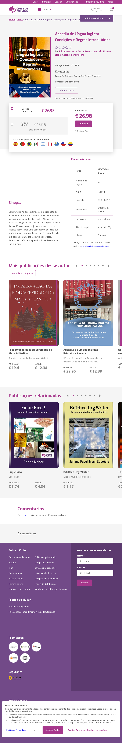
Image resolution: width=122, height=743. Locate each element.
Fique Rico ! (16, 472)
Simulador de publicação (51, 589)
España (58, 1)
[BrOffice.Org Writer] (88, 435)
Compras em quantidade (46, 578)
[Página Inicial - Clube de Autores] (18, 10)
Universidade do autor (45, 573)
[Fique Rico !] (34, 435)
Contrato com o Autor (19, 589)
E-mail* (81, 567)
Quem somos (15, 573)
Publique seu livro (95, 1)
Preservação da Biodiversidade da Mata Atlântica (30, 351)
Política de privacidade (45, 557)
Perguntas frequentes (19, 606)
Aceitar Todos (53, 730)
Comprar (83, 123)
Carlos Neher (15, 476)
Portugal (46, 1)
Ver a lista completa (22, 273)
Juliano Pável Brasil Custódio (77, 476)
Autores (12, 562)
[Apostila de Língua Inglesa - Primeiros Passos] (88, 313)
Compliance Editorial (44, 562)
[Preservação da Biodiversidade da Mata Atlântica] (34, 313)
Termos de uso (16, 584)
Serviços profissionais (45, 567)
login (27, 515)
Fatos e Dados (16, 578)
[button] (76, 266)
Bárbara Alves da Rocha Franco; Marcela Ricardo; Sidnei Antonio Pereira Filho (83, 360)
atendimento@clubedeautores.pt (95, 246)
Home (12, 19)
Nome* (81, 556)
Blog (11, 567)
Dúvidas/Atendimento (19, 557)
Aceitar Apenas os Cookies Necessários (88, 730)
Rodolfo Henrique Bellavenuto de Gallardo (29, 358)
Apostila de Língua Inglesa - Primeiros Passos (81, 351)
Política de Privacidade (16, 730)
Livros (20, 19)
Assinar (84, 582)
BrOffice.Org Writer (76, 472)
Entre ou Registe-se (97, 9)
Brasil (36, 1)
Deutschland (71, 1)
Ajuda (110, 1)
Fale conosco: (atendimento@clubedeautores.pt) (32, 611)
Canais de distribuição (45, 584)
